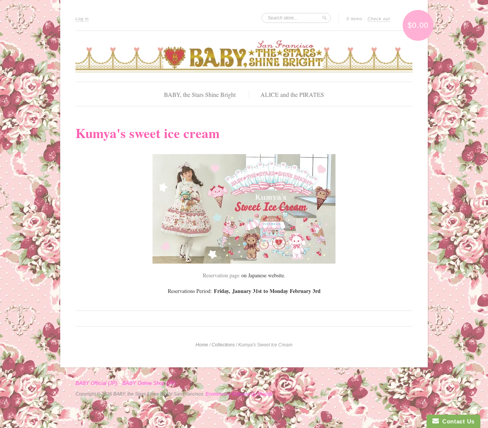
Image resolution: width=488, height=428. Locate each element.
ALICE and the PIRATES (292, 94)
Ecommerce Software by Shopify (238, 394)
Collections (223, 345)
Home (202, 345)
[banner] (244, 56)
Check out (379, 18)
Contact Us (457, 421)
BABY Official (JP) (96, 383)
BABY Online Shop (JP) (148, 383)
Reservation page (221, 275)
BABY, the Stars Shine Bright (200, 94)
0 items (355, 18)
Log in (82, 18)
